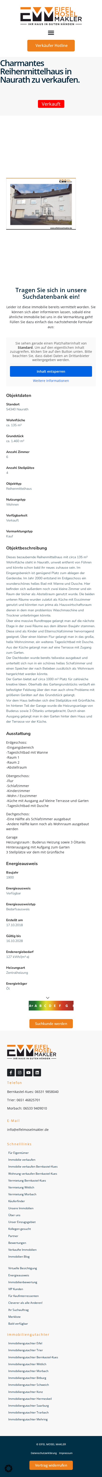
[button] (51, 32)
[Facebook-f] (11, 1072)
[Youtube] (28, 1072)
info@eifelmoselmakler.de (28, 1129)
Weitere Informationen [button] (51, 381)
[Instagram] (19, 1072)
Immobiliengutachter (28, 1334)
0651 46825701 (28, 1100)
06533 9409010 (35, 1108)
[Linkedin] (37, 1072)
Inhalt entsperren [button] (51, 371)
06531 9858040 (47, 1091)
